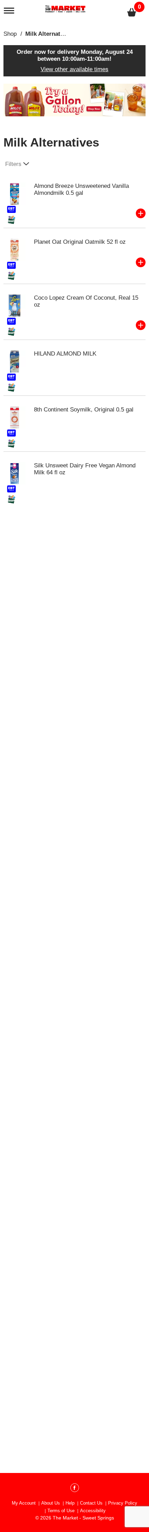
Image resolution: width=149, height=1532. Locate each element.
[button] (74, 99)
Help (69, 1503)
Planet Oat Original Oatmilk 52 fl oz (80, 242)
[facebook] (74, 1489)
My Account (24, 1503)
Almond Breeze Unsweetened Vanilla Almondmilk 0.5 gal (81, 189)
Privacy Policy (122, 1503)
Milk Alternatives (48, 34)
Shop (10, 34)
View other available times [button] (74, 69)
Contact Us (91, 1503)
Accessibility (93, 1510)
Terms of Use (60, 1510)
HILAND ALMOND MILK (65, 353)
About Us (50, 1503)
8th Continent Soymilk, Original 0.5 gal (83, 409)
